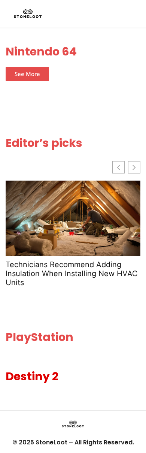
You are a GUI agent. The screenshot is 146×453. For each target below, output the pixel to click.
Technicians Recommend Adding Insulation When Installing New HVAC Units (72, 273)
